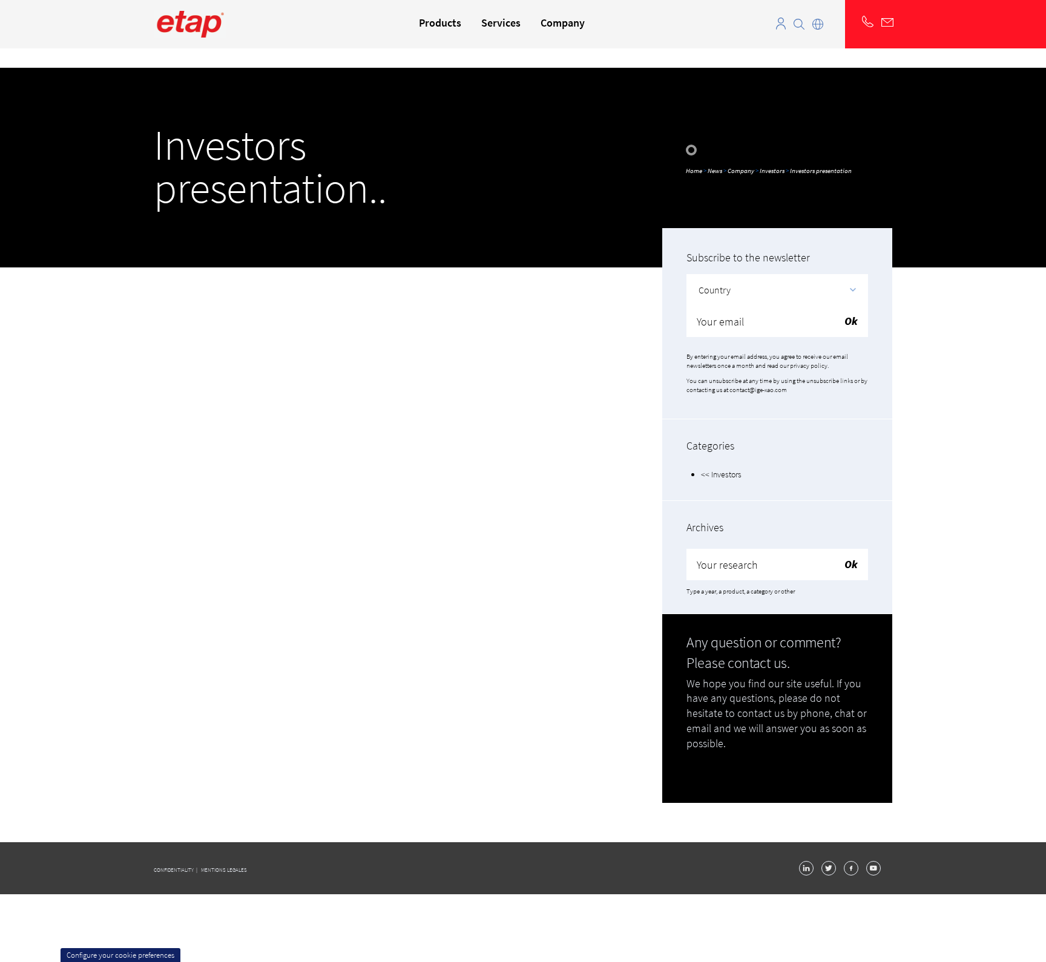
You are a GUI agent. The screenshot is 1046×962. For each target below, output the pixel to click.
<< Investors (721, 474)
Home (694, 170)
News (715, 170)
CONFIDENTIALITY (174, 869)
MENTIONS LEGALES (224, 869)
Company (741, 170)
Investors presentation (821, 170)
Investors (772, 170)
